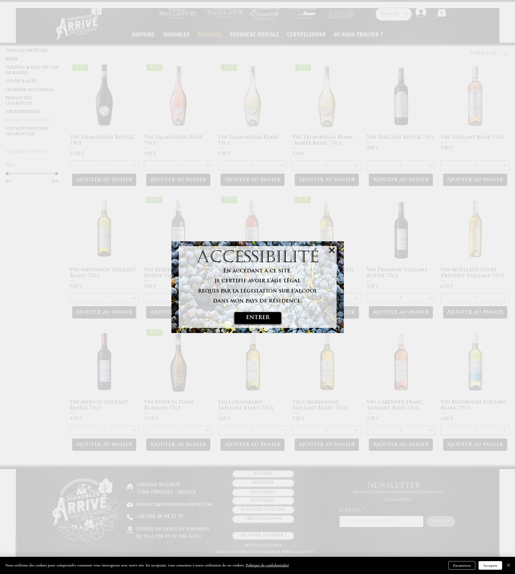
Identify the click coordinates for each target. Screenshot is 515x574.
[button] (332, 250)
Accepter (490, 565)
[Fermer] (508, 565)
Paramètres (462, 565)
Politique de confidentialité (267, 565)
